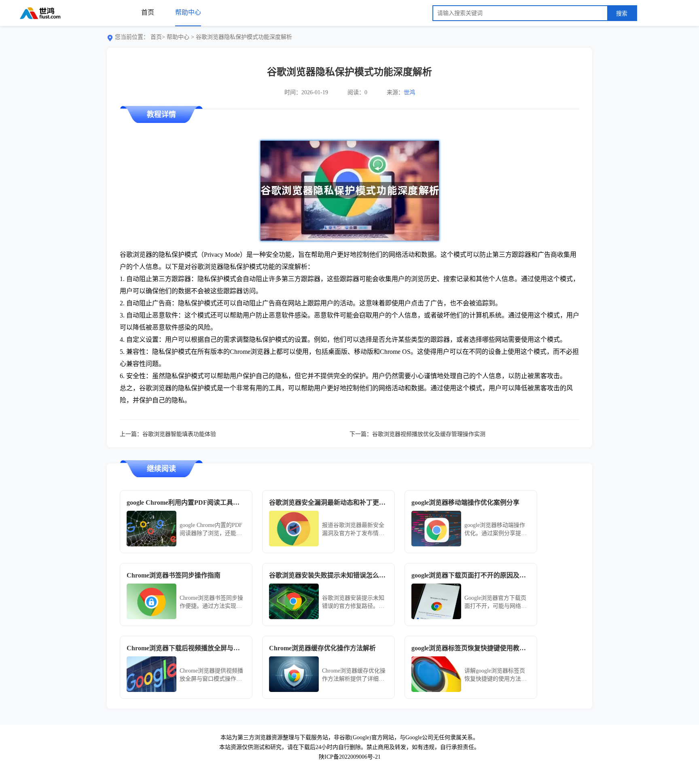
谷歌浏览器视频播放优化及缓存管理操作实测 (428, 434)
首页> (157, 37)
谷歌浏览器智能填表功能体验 (179, 434)
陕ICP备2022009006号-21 (350, 757)
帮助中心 (178, 37)
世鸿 (409, 92)
